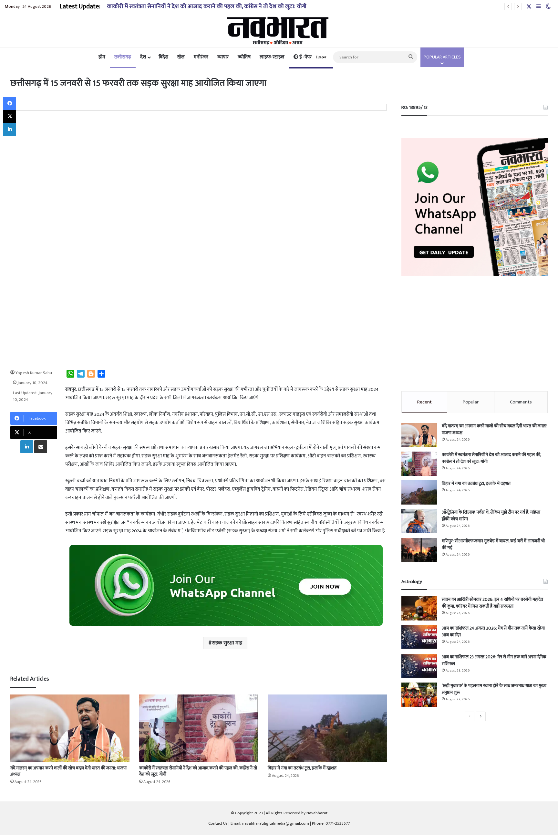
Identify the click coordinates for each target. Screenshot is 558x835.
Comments (521, 402)
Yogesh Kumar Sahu (34, 372)
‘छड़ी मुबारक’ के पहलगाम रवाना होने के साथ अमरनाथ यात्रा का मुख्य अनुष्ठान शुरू (494, 689)
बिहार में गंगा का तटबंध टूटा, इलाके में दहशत (302, 768)
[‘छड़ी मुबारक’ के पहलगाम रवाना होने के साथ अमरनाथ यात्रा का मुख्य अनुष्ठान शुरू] (419, 695)
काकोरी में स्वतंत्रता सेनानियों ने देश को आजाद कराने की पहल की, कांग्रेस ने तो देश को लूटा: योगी (206, 6)
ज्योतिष (244, 57)
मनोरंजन (201, 57)
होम (101, 57)
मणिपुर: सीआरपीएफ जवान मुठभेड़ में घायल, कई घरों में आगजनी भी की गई (493, 544)
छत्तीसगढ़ (122, 57)
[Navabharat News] (279, 31)
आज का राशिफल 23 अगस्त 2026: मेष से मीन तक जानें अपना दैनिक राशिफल (494, 660)
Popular (471, 402)
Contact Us (218, 823)
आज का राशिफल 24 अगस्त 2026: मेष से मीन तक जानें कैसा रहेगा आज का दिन (493, 631)
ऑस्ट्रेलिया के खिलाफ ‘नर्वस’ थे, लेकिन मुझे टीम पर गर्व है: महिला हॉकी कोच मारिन (491, 515)
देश (143, 57)
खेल (181, 57)
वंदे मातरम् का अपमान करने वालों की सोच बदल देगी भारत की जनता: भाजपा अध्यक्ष (68, 771)
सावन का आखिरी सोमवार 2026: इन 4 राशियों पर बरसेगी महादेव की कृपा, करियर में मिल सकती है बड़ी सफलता (492, 603)
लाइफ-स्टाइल (272, 57)
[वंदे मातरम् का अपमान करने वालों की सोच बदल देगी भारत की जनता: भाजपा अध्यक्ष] (69, 728)
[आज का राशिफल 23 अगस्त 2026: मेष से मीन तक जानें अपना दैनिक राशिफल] (419, 666)
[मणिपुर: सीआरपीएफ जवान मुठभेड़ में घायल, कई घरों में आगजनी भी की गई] (419, 550)
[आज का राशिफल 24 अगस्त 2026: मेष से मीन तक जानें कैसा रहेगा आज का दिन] (419, 637)
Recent (424, 402)
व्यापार (223, 57)
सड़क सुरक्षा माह (227, 643)
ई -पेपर (312, 57)
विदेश (163, 57)
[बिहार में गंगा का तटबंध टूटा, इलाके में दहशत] (327, 728)
